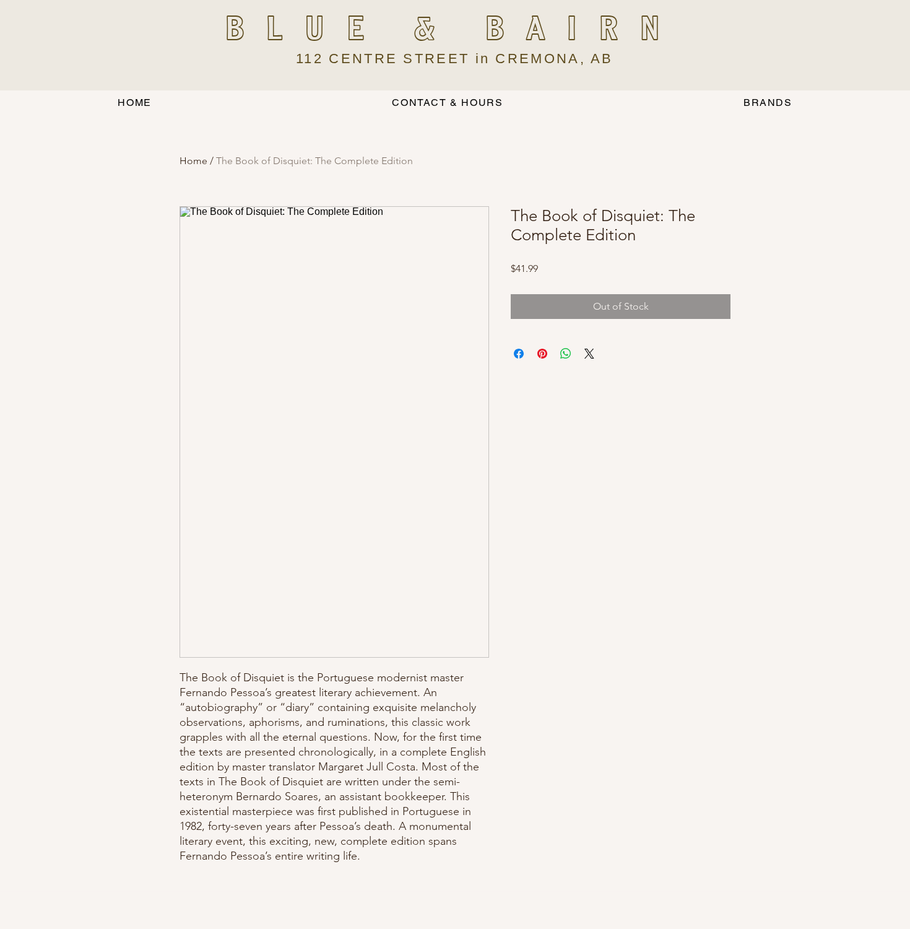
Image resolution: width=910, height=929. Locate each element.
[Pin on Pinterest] (542, 353)
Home (193, 161)
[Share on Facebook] (518, 353)
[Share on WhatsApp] (565, 353)
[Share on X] (589, 353)
